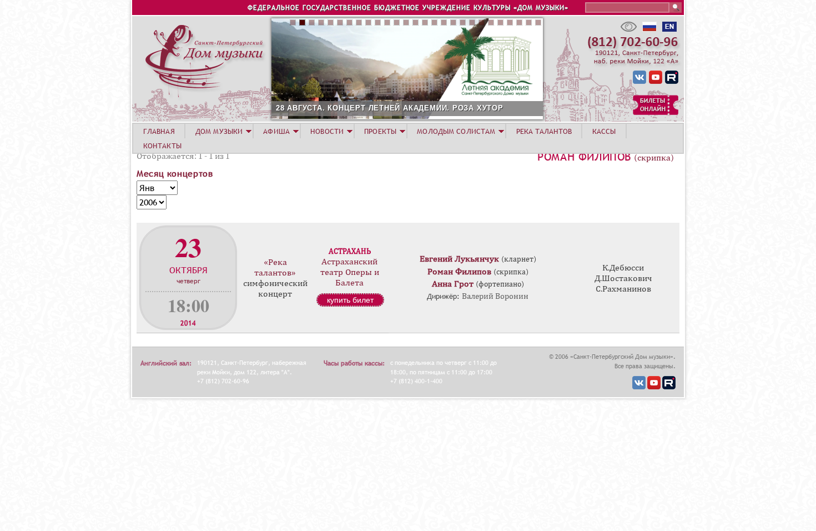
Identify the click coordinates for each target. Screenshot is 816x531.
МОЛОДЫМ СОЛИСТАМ (456, 131)
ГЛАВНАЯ (159, 131)
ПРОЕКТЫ (380, 131)
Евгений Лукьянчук (459, 259)
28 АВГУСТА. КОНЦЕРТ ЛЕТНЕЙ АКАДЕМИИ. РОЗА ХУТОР (389, 108)
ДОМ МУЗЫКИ (219, 131)
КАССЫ (604, 131)
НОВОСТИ (327, 131)
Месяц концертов (175, 173)
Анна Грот (453, 284)
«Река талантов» (275, 267)
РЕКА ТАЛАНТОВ (544, 131)
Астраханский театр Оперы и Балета (349, 272)
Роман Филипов (584, 156)
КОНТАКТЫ (162, 146)
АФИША (276, 131)
